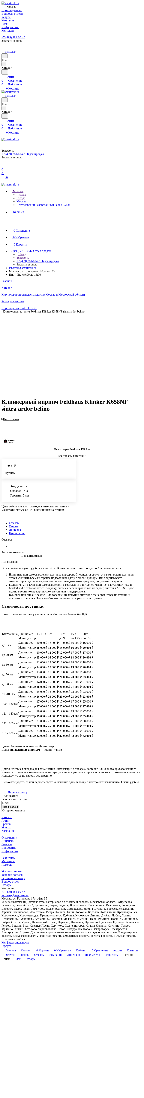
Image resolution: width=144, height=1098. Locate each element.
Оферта (6, 945)
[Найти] (5, 72)
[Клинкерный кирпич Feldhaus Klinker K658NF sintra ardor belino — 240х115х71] (87, 350)
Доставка (15, 529)
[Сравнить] (3, 425)
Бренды (6, 824)
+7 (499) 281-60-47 (13, 37)
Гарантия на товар (13, 878)
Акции (6, 820)
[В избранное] (3, 421)
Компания (8, 830)
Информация (10, 851)
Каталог (7, 817)
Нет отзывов (11, 419)
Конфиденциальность (15, 942)
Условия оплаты (12, 871)
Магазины (8, 861)
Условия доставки (13, 874)
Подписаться (10, 806)
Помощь (7, 864)
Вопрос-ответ (10, 881)
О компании (9, 837)
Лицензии (8, 841)
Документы (9, 847)
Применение (17, 533)
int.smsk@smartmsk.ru (22, 267)
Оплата (13, 526)
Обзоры (6, 885)
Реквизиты (8, 857)
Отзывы (14, 523)
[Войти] (3, 165)
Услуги (6, 827)
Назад (22, 194)
